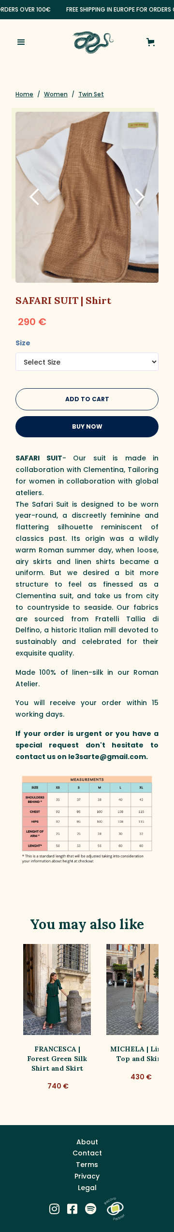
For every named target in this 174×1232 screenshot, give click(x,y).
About (87, 1142)
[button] (29, 42)
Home (24, 94)
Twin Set (91, 94)
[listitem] (57, 1022)
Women (56, 94)
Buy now (87, 426)
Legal (87, 1188)
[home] (90, 42)
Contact (87, 1153)
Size (22, 343)
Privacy (87, 1176)
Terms (87, 1164)
